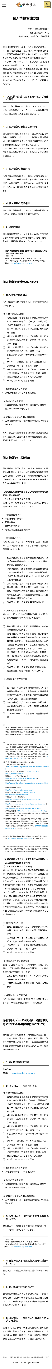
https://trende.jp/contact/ (22, 263)
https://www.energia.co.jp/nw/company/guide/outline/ (23, 799)
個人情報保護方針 (16, 1357)
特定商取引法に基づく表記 (40, 1357)
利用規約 (26, 1357)
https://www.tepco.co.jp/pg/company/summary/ (21, 778)
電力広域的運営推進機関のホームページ (20, 838)
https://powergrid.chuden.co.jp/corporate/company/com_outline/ (26, 783)
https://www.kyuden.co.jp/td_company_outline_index (22, 808)
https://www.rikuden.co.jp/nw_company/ (18, 790)
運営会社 (6, 1357)
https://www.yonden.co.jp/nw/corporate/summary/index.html (25, 804)
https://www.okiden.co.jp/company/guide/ (32, 811)
